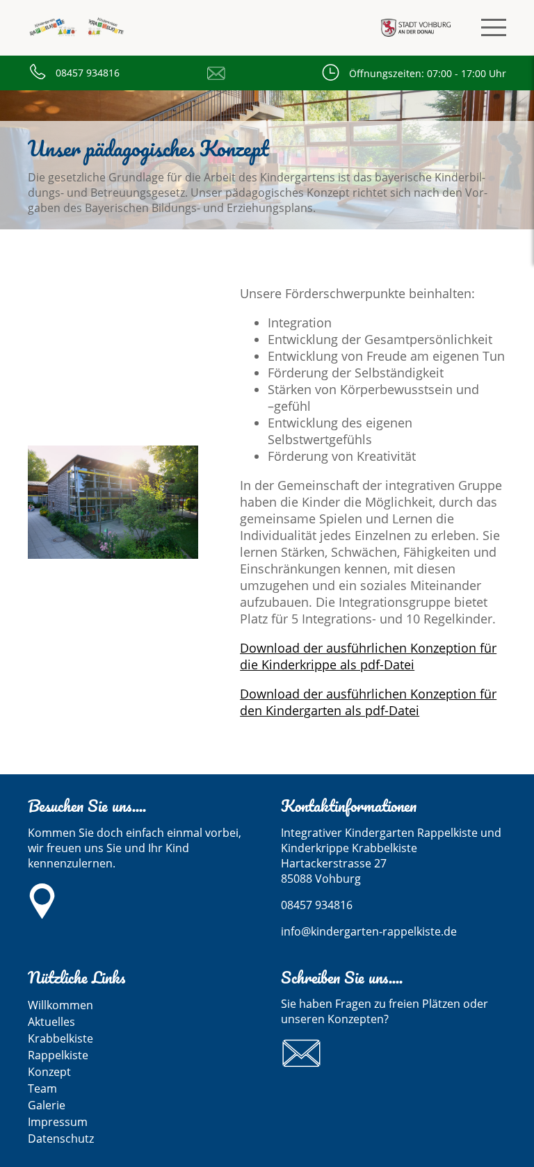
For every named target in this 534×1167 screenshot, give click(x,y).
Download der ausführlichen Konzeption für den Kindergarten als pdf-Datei (368, 702)
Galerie (46, 1105)
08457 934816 (88, 72)
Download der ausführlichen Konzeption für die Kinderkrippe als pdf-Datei (368, 656)
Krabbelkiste (60, 1038)
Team (42, 1088)
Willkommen (60, 1005)
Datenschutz (61, 1138)
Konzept (49, 1071)
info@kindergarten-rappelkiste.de (220, 73)
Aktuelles (51, 1021)
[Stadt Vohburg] (416, 28)
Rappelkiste (58, 1055)
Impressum (58, 1121)
